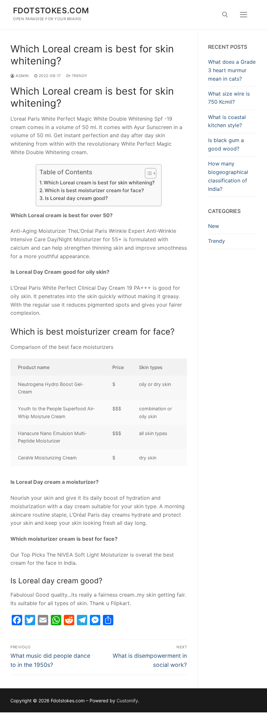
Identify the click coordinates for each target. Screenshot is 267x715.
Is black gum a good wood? (226, 144)
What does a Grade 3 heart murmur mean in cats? (232, 70)
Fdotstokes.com (51, 10)
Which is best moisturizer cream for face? (94, 190)
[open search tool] (225, 15)
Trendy (79, 75)
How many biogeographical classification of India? (228, 176)
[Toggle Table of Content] (147, 173)
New (213, 226)
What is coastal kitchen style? (227, 121)
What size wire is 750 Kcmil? (229, 97)
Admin (22, 75)
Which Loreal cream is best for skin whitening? (99, 182)
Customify (127, 700)
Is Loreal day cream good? (76, 198)
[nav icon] (243, 14)
